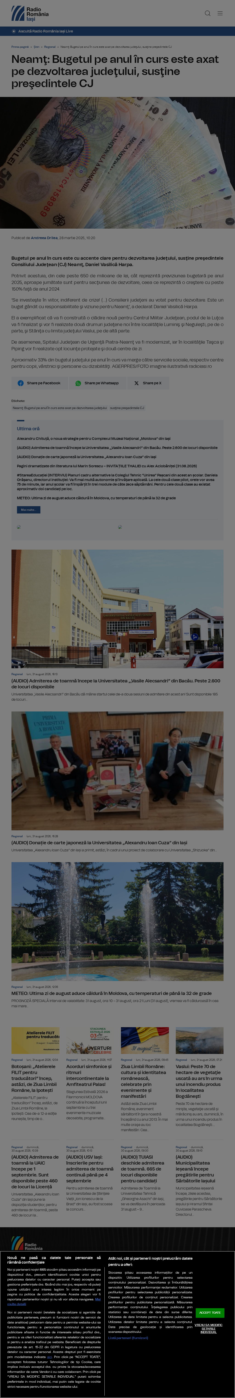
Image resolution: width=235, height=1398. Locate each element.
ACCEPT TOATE (210, 1313)
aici (49, 1357)
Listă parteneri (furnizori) (128, 1338)
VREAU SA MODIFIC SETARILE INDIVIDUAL (208, 1329)
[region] (117, 1324)
